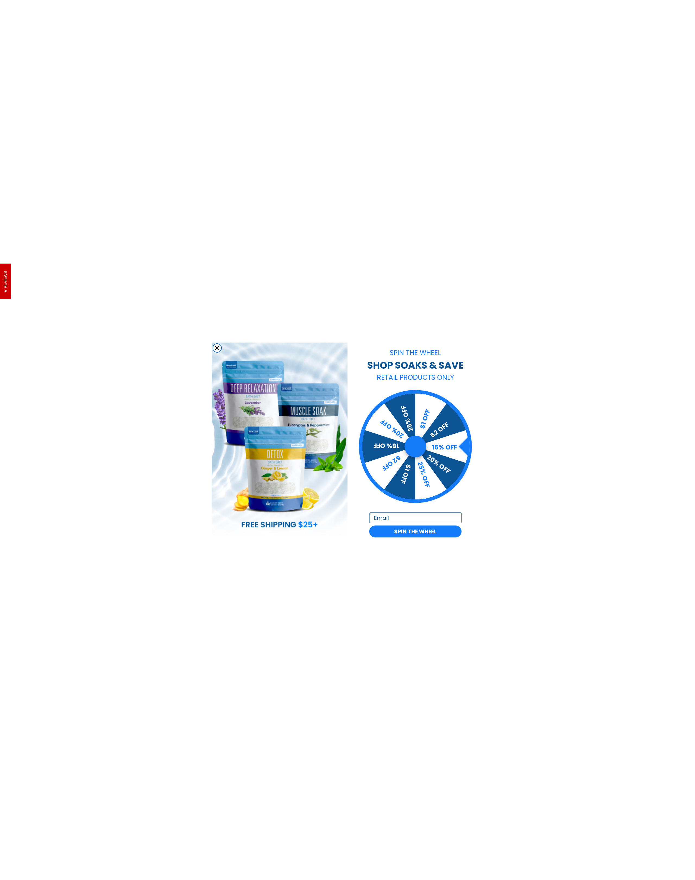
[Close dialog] (217, 348)
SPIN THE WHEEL (415, 531)
